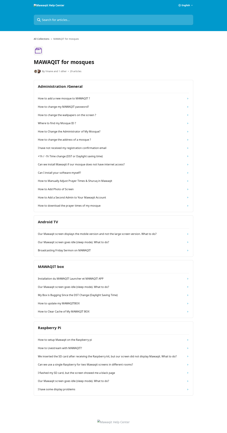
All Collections (41, 38)
